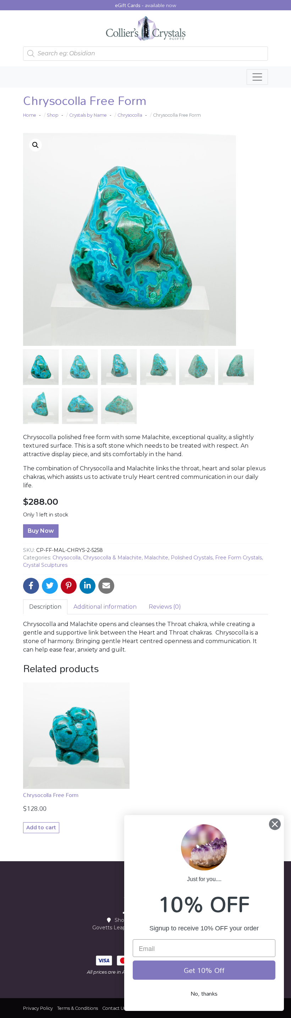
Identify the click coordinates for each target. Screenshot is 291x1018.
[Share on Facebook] (31, 586)
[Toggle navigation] (257, 77)
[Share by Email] (106, 586)
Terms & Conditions (77, 1008)
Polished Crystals (192, 557)
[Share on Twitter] (50, 586)
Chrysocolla (67, 557)
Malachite (156, 557)
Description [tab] (45, 606)
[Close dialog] (275, 824)
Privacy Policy (38, 1008)
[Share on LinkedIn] (87, 586)
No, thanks (204, 993)
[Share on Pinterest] (68, 586)
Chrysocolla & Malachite (112, 557)
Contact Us (114, 1008)
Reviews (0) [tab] (165, 606)
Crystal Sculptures (45, 565)
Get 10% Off (204, 970)
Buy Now (41, 530)
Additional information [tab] (105, 606)
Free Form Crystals (238, 557)
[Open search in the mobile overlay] (145, 53)
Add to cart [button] (41, 827)
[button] (35, 145)
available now (160, 5)
